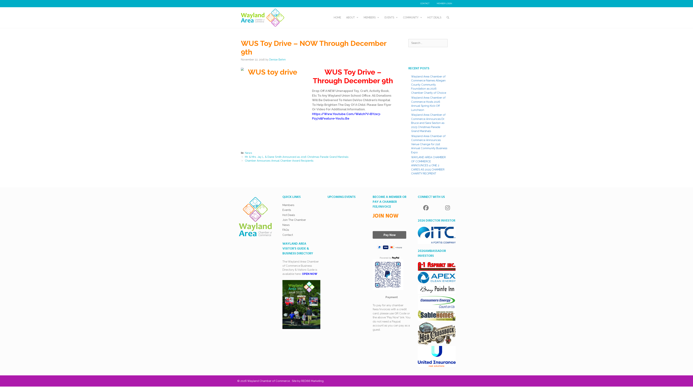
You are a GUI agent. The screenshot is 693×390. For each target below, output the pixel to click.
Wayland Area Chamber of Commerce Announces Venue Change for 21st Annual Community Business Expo (429, 144)
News (248, 152)
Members (370, 17)
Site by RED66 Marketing (308, 381)
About (350, 17)
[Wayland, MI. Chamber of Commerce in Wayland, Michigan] (262, 17)
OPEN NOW (309, 274)
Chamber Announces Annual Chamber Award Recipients (279, 160)
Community (411, 17)
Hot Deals (434, 17)
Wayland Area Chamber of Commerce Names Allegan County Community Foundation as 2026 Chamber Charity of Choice (429, 84)
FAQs (285, 229)
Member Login (444, 3)
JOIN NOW (385, 216)
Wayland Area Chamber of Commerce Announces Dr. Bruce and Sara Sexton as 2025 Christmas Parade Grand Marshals (428, 123)
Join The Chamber (294, 220)
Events (389, 17)
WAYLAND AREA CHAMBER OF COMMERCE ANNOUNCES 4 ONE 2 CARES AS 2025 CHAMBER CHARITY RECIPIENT (428, 165)
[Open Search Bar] (448, 17)
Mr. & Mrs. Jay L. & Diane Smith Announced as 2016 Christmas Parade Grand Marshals (296, 156)
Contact (425, 3)
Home (337, 17)
